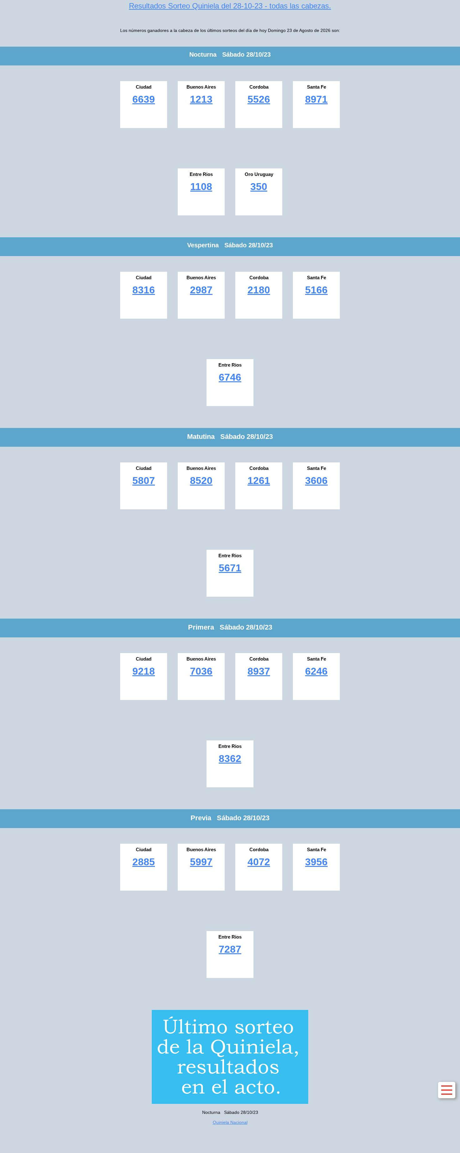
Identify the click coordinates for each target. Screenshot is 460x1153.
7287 (230, 949)
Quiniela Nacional (230, 1122)
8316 (143, 290)
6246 (316, 671)
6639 (143, 99)
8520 (201, 480)
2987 (201, 290)
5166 (316, 290)
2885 (143, 861)
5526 (259, 99)
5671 (230, 568)
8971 (316, 99)
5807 (143, 480)
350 (258, 186)
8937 (259, 671)
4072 (259, 861)
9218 (143, 671)
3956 (316, 861)
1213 (201, 99)
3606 (316, 480)
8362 (230, 758)
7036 (201, 671)
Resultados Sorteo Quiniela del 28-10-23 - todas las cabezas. (230, 6)
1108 (201, 186)
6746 (230, 377)
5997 (201, 861)
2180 (259, 290)
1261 (259, 480)
